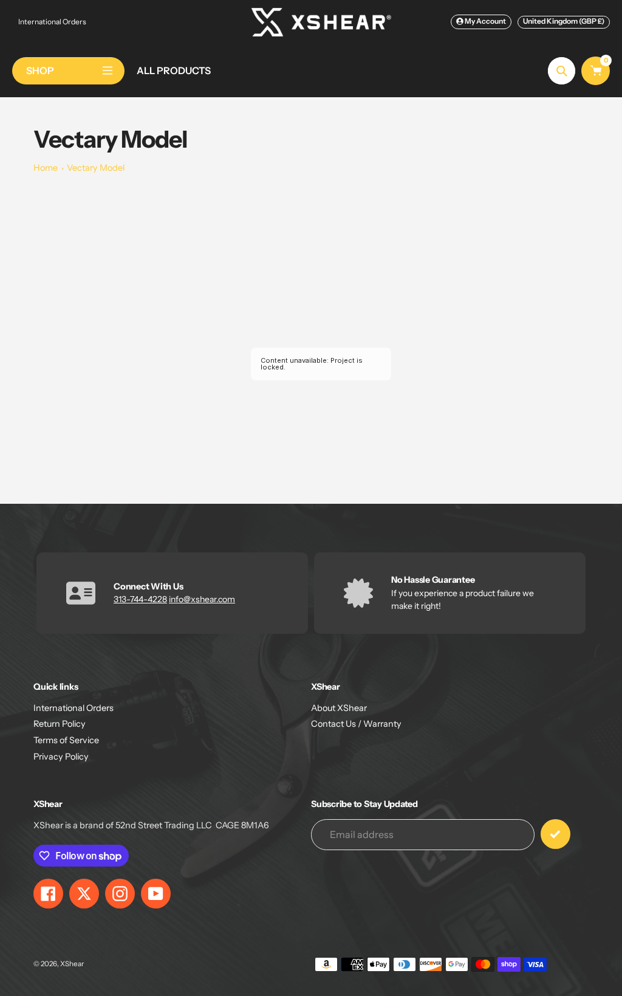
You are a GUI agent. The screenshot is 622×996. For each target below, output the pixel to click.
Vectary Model (96, 167)
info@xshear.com (202, 599)
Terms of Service (66, 740)
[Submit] (555, 834)
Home (45, 167)
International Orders (52, 21)
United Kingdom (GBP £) (563, 21)
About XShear (339, 707)
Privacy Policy (61, 756)
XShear (72, 964)
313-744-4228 (140, 599)
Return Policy (59, 723)
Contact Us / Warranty (356, 723)
